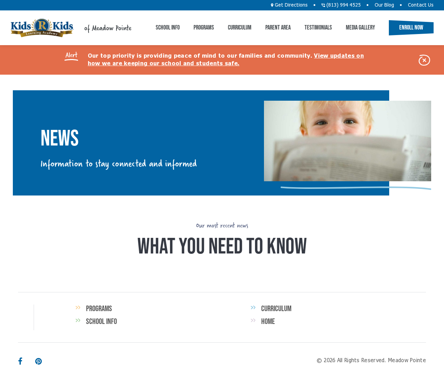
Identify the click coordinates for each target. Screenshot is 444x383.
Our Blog (384, 5)
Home (268, 321)
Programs (204, 27)
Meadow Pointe (42, 28)
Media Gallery (360, 27)
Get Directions (290, 5)
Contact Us (421, 5)
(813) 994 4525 (343, 5)
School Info (168, 27)
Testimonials (318, 27)
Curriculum (239, 27)
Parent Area (278, 27)
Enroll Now (411, 27)
